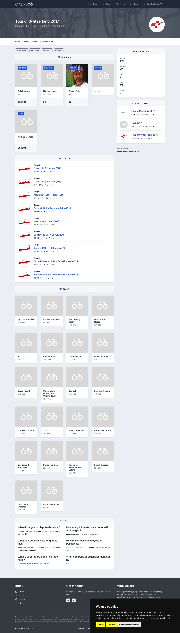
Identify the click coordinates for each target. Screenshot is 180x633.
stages (36, 50)
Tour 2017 (136, 123)
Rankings (23, 50)
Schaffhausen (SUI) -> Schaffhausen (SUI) (56, 261)
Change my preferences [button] (129, 624)
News (21, 603)
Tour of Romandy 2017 (143, 111)
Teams (49, 50)
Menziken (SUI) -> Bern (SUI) (49, 195)
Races (26, 41)
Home (17, 41)
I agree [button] (100, 624)
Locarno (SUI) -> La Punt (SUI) (49, 234)
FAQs (60, 50)
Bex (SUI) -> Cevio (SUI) (46, 221)
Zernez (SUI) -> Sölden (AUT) (49, 248)
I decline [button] (111, 624)
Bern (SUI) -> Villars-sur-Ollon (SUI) (53, 208)
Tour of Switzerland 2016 (144, 134)
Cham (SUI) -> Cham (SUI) (47, 168)
